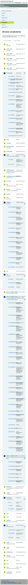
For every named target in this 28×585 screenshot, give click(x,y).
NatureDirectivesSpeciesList (13, 128)
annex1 (11, 279)
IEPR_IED (8, 486)
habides (8, 202)
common (8, 143)
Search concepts (17, 40)
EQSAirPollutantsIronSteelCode (13, 382)
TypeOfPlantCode (13, 473)
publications (9, 552)
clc (10, 502)
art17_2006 (9, 58)
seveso (8, 555)
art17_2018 (9, 68)
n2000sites (12, 115)
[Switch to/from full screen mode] (20, 3)
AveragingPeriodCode (13, 322)
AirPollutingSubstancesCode (13, 461)
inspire (8, 492)
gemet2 (8, 194)
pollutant (12, 286)
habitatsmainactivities (13, 246)
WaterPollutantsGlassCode (13, 441)
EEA (7, 1)
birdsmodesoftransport (13, 223)
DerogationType (13, 466)
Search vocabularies (7, 40)
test (7, 560)
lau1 (7, 513)
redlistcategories (13, 131)
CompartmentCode (13, 362)
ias (7, 271)
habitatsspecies (13, 262)
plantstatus (12, 533)
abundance (12, 76)
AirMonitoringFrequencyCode (13, 302)
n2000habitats (13, 110)
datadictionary (10, 146)
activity (11, 159)
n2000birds (12, 104)
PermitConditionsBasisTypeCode (13, 414)
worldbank (9, 572)
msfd (7, 542)
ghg (7, 197)
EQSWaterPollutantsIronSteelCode (13, 398)
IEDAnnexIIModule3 (11, 296)
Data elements (4, 17)
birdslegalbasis (13, 207)
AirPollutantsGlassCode (13, 307)
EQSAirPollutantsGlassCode (13, 376)
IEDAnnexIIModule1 (11, 292)
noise (7, 547)
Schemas (4, 20)
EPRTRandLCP (10, 170)
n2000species (13, 122)
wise (7, 567)
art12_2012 (9, 49)
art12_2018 (9, 53)
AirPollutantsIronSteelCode (13, 315)
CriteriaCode (12, 367)
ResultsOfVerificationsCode (13, 469)
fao (7, 184)
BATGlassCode (13, 341)
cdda (7, 139)
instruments (12, 267)
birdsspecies (13, 228)
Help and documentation (6, 10)
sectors (11, 537)
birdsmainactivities (13, 212)
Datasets (3, 13)
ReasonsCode (13, 418)
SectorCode (12, 424)
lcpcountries (12, 529)
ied (7, 274)
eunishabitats (13, 92)
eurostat (8, 181)
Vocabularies (4, 22)
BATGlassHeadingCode (13, 346)
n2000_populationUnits (13, 99)
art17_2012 (9, 63)
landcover (9, 497)
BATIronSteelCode (13, 352)
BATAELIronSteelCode (13, 334)
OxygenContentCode (13, 411)
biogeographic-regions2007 (13, 79)
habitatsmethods (13, 251)
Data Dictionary (11, 8)
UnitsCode (12, 431)
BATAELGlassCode (13, 326)
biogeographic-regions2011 (13, 83)
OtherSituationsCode (13, 404)
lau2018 (8, 520)
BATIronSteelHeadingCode (13, 356)
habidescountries (13, 237)
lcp (7, 525)
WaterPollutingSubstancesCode (13, 480)
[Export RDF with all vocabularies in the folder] (24, 73)
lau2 (7, 517)
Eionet (7, 8)
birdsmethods (13, 217)
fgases (8, 189)
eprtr (7, 154)
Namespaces (4, 27)
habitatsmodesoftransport (13, 257)
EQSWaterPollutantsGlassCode (13, 392)
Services (3, 24)
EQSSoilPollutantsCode (13, 387)
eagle (11, 505)
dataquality (12, 85)
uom (7, 563)
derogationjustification (13, 232)
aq (7, 44)
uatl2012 (12, 508)
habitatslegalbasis (13, 241)
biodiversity (9, 73)
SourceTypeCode (13, 428)
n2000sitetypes (13, 118)
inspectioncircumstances (13, 282)
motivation (12, 95)
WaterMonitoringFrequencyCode (13, 436)
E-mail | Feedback (5, 580)
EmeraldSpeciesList (13, 89)
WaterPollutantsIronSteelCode (13, 447)
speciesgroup (13, 135)
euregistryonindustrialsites (11, 176)
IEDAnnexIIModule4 (11, 455)
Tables (3, 15)
